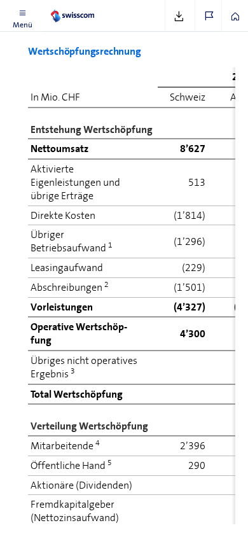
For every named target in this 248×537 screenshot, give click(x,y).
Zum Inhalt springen (95, 7)
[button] (22, 16)
